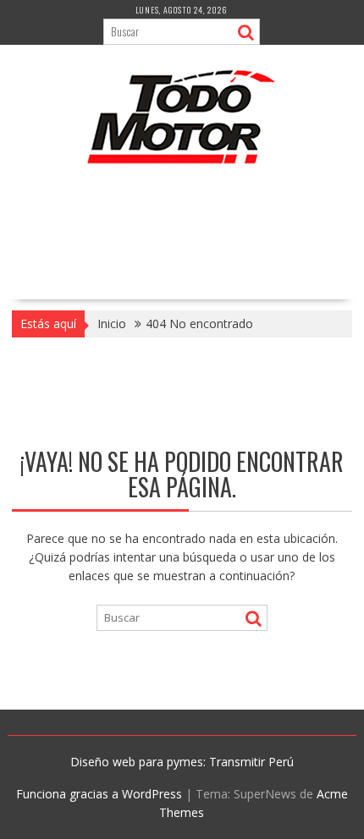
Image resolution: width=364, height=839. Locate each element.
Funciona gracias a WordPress (99, 794)
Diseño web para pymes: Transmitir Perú (182, 762)
